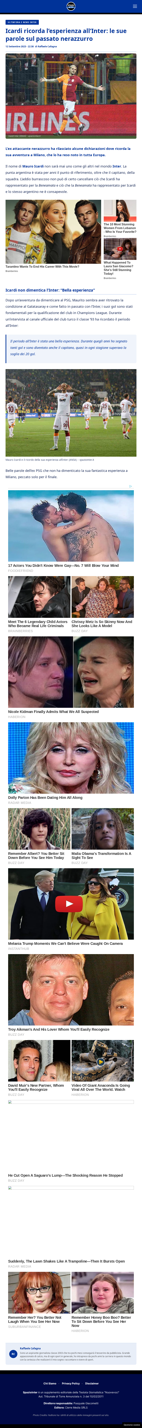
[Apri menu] (135, 6)
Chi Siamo (49, 1383)
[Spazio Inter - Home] (71, 6)
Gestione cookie (132, 1425)
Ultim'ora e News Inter (22, 22)
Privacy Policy (71, 1383)
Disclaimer (92, 1383)
